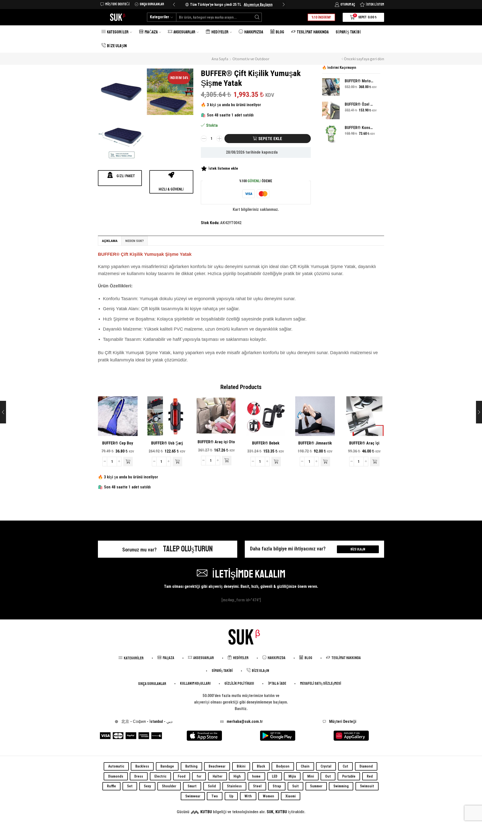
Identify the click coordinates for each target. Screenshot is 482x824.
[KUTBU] (194, 811)
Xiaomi (290, 796)
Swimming (341, 786)
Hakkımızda (253, 32)
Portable (348, 776)
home (256, 776)
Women (268, 796)
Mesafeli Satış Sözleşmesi (320, 683)
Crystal (326, 766)
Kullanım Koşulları (195, 683)
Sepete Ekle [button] (110, 427)
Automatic (116, 766)
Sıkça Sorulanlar (152, 683)
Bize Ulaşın (117, 45)
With (248, 796)
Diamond (366, 766)
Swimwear (192, 796)
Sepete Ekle (270, 138)
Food (182, 776)
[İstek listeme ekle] (125, 427)
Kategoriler (118, 32)
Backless (142, 766)
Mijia (292, 776)
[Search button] (257, 17)
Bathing (191, 766)
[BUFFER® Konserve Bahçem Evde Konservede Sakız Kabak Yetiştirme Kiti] (331, 134)
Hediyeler (219, 32)
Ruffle (111, 786)
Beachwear (217, 766)
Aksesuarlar (184, 32)
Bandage (167, 766)
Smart (192, 786)
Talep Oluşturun (188, 549)
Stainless (234, 786)
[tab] (109, 240)
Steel (257, 786)
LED (274, 776)
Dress (138, 776)
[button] (174, 4)
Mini (310, 776)
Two (214, 796)
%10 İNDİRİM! (321, 17)
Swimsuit (367, 786)
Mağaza (151, 32)
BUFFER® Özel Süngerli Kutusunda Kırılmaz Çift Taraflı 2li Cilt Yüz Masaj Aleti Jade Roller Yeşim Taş (359, 104)
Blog (280, 32)
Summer (316, 786)
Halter (217, 776)
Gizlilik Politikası (239, 683)
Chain (305, 766)
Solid (212, 786)
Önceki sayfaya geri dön (364, 58)
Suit (295, 786)
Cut (345, 766)
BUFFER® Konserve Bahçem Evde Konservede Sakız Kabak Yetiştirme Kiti (359, 127)
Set (130, 786)
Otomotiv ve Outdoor (250, 58)
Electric (160, 776)
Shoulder (169, 786)
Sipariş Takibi (348, 32)
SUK (270, 811)
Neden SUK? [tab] (134, 241)
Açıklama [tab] (109, 241)
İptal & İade (277, 683)
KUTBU (206, 811)
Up (231, 796)
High (237, 776)
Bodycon (282, 766)
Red (370, 776)
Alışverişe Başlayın (258, 5)
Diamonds (115, 776)
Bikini (241, 766)
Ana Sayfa (220, 58)
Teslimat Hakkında (313, 32)
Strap (277, 786)
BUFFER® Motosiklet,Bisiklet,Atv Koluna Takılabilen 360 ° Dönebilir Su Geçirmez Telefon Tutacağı (359, 81)
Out (328, 776)
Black (261, 766)
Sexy (147, 786)
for (199, 776)
